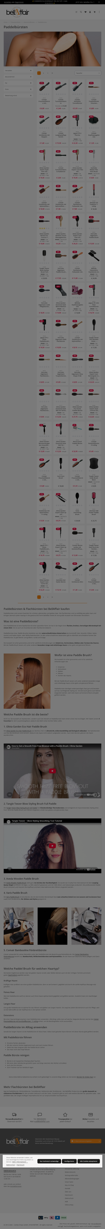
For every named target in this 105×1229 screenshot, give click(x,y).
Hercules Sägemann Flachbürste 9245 (44, 408)
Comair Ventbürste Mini (77, 581)
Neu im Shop (69, 1185)
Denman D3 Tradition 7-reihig (94, 204)
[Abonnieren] (99, 1141)
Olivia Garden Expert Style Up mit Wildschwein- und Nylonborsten (60, 512)
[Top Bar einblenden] (99, 12)
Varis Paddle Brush (12, 897)
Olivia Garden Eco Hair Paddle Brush (18, 731)
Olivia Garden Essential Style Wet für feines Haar (61, 408)
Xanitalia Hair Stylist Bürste (61, 581)
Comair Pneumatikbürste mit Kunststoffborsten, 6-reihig (77, 478)
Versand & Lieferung (72, 1169)
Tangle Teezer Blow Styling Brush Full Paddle (44, 270)
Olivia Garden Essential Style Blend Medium (61, 304)
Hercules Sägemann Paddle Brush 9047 (61, 270)
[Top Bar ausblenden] (99, 2)
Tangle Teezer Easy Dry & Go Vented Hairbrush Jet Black (94, 547)
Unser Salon (69, 1182)
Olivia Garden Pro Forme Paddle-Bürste (77, 408)
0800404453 (41, 1119)
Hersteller (8, 70)
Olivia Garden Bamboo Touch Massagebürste (60, 235)
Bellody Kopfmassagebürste (77, 304)
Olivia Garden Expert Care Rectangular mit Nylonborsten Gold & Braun (93, 374)
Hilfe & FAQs (69, 1205)
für (6, 83)
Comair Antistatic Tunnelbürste (77, 101)
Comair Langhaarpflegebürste (60, 135)
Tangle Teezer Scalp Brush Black (94, 478)
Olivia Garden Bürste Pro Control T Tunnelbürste (44, 235)
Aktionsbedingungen (72, 1179)
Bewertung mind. (11, 95)
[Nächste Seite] (48, 73)
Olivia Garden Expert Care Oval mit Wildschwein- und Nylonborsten (77, 235)
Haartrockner (12, 975)
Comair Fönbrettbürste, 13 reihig (93, 443)
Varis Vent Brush (60, 477)
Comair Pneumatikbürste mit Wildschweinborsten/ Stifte (44, 101)
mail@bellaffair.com (42, 1121)
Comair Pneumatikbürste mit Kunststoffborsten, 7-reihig (94, 582)
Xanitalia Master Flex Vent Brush (94, 169)
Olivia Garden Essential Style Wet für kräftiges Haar (61, 443)
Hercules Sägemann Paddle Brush (94, 235)
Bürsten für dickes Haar (85, 1077)
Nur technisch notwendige (49, 1161)
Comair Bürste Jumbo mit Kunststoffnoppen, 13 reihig (77, 547)
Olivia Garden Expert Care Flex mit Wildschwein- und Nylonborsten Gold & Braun (77, 169)
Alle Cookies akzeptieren (88, 1161)
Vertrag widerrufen (71, 1175)
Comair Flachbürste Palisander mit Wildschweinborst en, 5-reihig (77, 204)
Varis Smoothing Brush (77, 512)
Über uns (68, 1192)
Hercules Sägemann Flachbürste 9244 (44, 374)
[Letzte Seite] (52, 73)
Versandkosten (96, 1224)
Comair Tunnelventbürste (60, 101)
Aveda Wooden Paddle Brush (16, 883)
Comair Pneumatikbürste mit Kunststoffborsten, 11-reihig (44, 478)
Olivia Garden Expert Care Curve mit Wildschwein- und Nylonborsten (44, 582)
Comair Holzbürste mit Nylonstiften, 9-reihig (77, 339)
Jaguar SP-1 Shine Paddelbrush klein (44, 547)
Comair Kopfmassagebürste (93, 135)
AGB (66, 1202)
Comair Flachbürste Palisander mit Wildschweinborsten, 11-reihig (77, 270)
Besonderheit (9, 77)
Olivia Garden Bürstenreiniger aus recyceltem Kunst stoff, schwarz (44, 443)
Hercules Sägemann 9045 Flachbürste (60, 339)
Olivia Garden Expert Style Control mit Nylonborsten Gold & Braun (94, 408)
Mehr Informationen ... (20, 1162)
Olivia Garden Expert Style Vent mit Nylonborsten (44, 169)
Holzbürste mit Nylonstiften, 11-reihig (44, 512)
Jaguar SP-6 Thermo (77, 134)
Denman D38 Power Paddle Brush (94, 512)
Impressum (69, 1195)
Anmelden (7, 2)
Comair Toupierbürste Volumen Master (94, 101)
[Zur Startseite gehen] (17, 12)
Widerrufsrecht (70, 1172)
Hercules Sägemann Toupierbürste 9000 (61, 374)
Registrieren (19, 2)
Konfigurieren (69, 1161)
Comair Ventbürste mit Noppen (44, 135)
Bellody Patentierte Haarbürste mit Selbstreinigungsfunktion (93, 270)
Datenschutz (69, 1198)
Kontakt (67, 1188)
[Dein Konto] (90, 12)
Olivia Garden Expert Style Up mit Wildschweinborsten (60, 547)
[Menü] (76, 12)
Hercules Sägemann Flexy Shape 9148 (77, 374)
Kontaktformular (16, 1186)
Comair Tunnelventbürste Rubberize (60, 169)
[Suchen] (81, 12)
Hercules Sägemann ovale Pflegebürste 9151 (44, 304)
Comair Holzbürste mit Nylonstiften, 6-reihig (60, 204)
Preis (7, 89)
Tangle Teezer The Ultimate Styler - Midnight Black (94, 339)
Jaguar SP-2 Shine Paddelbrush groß (44, 339)
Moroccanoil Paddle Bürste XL (77, 443)
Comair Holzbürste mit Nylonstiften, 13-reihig (44, 204)
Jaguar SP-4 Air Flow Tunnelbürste (94, 304)
